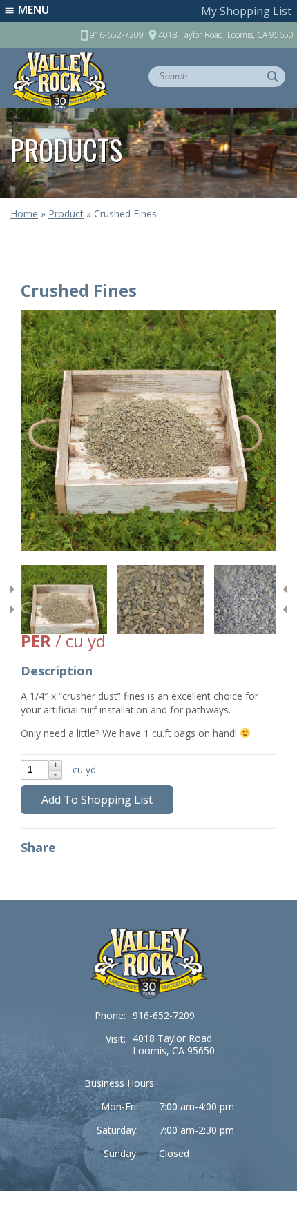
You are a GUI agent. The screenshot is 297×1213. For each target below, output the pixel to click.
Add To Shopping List (97, 799)
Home (24, 213)
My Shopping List (246, 11)
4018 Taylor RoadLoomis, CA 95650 (174, 1044)
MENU (33, 9)
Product (66, 213)
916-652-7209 (164, 1015)
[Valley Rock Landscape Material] (148, 963)
